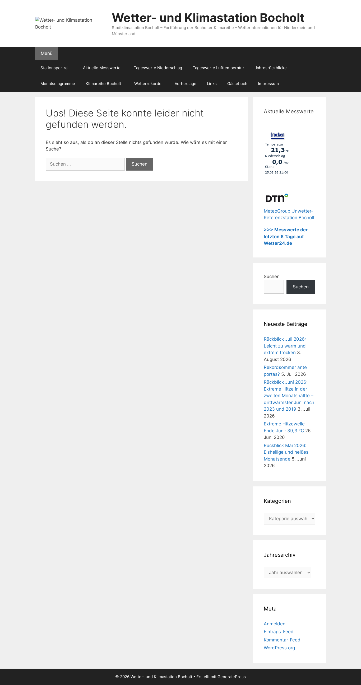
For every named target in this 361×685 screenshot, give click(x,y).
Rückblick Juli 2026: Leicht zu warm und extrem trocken (285, 345)
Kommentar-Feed (282, 639)
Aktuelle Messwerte (102, 67)
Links (212, 83)
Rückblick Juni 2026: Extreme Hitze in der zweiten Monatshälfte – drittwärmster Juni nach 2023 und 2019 (289, 395)
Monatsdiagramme (57, 83)
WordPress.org (279, 647)
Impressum (268, 83)
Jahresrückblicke (271, 67)
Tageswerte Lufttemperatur (218, 67)
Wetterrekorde (147, 83)
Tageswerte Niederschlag (158, 67)
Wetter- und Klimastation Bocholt (208, 17)
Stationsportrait (55, 67)
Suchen (272, 276)
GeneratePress (231, 676)
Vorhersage (185, 83)
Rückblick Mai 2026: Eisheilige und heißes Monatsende (286, 452)
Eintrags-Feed (279, 631)
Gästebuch (237, 83)
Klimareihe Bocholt (103, 83)
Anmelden (274, 623)
